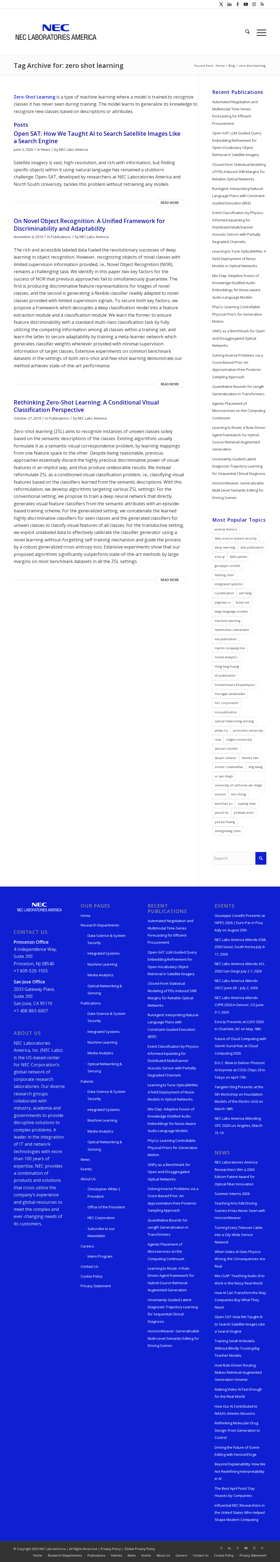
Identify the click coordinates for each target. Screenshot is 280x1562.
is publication (224, 593)
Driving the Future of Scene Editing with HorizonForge (237, 1451)
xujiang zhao (247, 803)
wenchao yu (223, 803)
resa (218, 739)
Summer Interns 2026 (232, 1193)
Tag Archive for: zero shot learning (68, 65)
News (45, 149)
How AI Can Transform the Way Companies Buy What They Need (240, 1300)
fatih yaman (238, 557)
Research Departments (100, 925)
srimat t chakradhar (229, 767)
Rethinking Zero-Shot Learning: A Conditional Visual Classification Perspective (86, 406)
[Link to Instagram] (254, 4)
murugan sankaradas (230, 694)
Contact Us (89, 1266)
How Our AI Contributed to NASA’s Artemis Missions (236, 1410)
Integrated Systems (104, 953)
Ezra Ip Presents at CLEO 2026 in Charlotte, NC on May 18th (239, 1025)
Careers (87, 1246)
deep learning (225, 547)
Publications (61, 236)
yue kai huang (225, 822)
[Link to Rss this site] (262, 4)
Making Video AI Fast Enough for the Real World (238, 1393)
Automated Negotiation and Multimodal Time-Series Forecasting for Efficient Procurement (235, 112)
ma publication (226, 639)
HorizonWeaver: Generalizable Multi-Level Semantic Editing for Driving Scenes (238, 490)
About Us (88, 1178)
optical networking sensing (234, 721)
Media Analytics (100, 974)
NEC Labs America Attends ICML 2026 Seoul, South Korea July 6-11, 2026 (240, 947)
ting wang (255, 767)
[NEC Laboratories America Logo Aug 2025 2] (56, 31)
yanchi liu (222, 812)
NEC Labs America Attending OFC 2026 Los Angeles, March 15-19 (238, 1125)
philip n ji (221, 730)
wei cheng (238, 794)
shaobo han (250, 758)
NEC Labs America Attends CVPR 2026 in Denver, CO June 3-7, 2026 (239, 1005)
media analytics (226, 657)
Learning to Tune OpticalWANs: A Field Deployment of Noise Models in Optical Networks (239, 258)
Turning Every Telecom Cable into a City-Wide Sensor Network (238, 1235)
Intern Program (100, 1256)
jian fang (245, 593)
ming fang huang (227, 666)
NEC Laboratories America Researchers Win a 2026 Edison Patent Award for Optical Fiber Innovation (236, 1173)
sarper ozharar (226, 758)
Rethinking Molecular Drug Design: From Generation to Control (237, 1430)
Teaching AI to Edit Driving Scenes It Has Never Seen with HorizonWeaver (240, 1210)
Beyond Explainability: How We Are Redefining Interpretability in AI (240, 1471)
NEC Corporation (101, 1217)
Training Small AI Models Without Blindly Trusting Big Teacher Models (237, 1348)
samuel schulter (226, 748)
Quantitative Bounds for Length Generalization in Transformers (238, 390)
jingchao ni (223, 602)
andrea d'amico (226, 529)
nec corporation (226, 703)
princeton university (248, 730)
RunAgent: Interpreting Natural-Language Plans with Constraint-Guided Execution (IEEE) (239, 196)
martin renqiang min (230, 648)
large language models (231, 611)
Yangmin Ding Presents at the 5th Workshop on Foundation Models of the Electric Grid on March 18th (239, 1097)
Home (86, 915)
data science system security (236, 538)
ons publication (226, 712)
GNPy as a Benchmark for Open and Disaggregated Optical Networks (238, 338)
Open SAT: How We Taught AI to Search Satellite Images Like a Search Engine (97, 137)
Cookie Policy (92, 1276)
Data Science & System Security (107, 939)
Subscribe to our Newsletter (101, 1232)
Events (86, 1169)
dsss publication (252, 547)
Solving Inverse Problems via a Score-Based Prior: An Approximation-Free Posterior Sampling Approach (237, 366)
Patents (87, 1081)
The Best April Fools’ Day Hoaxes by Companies (235, 1492)
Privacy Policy (111, 1549)
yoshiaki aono (244, 812)
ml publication (225, 675)
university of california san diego (238, 785)
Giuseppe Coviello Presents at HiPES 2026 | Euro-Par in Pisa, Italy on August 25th (240, 922)
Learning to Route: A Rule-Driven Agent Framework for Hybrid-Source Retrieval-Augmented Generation (239, 438)
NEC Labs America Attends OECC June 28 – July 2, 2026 (236, 984)
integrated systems (229, 584)
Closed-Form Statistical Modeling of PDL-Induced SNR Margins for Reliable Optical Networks (239, 171)
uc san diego (224, 776)
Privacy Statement (96, 1285)
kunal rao (242, 602)
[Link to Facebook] (237, 4)
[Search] (247, 31)
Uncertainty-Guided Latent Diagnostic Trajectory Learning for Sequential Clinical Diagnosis (239, 466)
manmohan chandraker (232, 630)
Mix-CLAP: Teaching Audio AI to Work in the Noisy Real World (240, 1279)
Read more (170, 202)
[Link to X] (221, 4)
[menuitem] (247, 31)
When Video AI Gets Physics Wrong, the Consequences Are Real (240, 1259)
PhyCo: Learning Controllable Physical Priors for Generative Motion (237, 314)
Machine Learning (102, 964)
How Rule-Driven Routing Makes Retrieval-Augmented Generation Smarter (238, 1372)
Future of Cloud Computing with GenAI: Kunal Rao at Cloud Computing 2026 (240, 1046)
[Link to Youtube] (246, 4)
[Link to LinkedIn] (229, 4)
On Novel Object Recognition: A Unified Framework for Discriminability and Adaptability (89, 224)
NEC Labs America (73, 149)
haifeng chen (224, 575)
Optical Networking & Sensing (105, 989)
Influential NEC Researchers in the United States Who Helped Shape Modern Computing (240, 1512)
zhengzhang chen (228, 831)
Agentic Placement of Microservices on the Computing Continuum (238, 410)
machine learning (227, 621)
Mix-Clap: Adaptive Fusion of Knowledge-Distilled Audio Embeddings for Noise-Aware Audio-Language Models (236, 286)
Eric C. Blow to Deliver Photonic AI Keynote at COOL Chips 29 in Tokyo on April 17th (240, 1070)
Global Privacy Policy (139, 1549)
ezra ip (220, 557)
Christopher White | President (104, 1192)
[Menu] (259, 31)
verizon (220, 794)
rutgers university (239, 739)
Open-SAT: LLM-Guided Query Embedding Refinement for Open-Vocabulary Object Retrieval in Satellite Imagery (236, 144)
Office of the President (106, 1207)
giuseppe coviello (227, 566)
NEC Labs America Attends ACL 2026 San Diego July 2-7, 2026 (240, 967)
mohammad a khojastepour (235, 685)
